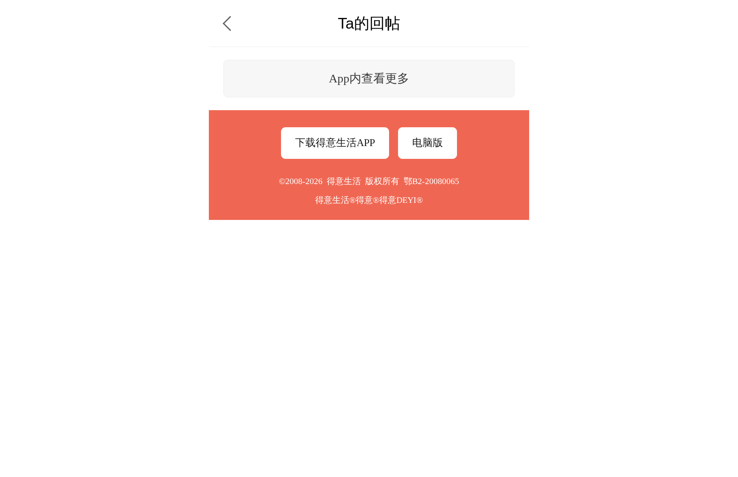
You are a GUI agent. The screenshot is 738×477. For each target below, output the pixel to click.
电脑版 (427, 142)
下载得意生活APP (335, 142)
